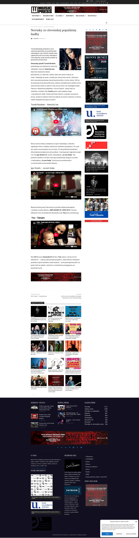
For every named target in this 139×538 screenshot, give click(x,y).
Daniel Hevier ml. (89, 194)
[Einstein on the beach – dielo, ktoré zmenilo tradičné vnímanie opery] (56, 363)
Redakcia (88, 170)
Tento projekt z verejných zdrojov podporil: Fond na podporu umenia (45, 498)
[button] (136, 521)
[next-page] (34, 395)
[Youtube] (107, 3)
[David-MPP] (32, 38)
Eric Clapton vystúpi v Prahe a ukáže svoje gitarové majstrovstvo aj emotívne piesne (73, 389)
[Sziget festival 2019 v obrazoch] (61, 407)
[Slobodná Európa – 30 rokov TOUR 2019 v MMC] (61, 414)
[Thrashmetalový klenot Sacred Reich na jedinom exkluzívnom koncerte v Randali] (39, 328)
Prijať (107, 534)
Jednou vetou (90, 164)
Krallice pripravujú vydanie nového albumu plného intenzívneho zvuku (46, 407)
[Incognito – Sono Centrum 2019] (61, 421)
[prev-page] (32, 395)
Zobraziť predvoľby (131, 534)
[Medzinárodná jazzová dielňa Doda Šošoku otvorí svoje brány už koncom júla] (73, 311)
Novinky (35, 26)
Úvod (32, 26)
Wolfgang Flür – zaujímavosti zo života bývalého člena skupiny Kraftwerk (72, 354)
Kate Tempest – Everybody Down (39, 296)
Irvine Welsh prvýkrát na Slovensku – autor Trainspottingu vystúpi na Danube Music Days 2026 (73, 337)
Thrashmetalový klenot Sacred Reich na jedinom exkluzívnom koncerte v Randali (37, 337)
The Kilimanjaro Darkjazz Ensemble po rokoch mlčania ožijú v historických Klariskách (55, 337)
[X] (105, 3)
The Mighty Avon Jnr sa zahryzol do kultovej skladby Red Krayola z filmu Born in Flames (38, 320)
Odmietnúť (119, 534)
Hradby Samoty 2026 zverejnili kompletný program (44, 416)
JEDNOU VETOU (38, 403)
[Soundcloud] (103, 3)
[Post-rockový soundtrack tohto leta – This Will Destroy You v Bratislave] (56, 311)
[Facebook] (97, 3)
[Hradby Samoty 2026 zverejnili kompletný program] (34, 416)
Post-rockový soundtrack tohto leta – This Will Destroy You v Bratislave (55, 320)
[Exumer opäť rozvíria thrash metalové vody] (34, 424)
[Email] (51, 42)
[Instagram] (99, 3)
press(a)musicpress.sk (40, 468)
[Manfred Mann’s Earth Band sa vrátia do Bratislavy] (39, 380)
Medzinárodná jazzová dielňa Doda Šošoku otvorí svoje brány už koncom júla (72, 320)
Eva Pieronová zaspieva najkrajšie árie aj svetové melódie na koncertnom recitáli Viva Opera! (38, 372)
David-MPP (36, 38)
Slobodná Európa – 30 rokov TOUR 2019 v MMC (73, 413)
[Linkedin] (101, 3)
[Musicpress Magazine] (41, 9)
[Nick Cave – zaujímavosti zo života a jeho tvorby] (39, 346)
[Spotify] (99, 29)
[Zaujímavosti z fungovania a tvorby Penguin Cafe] (56, 346)
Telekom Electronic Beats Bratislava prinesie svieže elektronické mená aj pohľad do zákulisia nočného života (73, 372)
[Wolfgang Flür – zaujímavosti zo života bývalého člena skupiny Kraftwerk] (73, 346)
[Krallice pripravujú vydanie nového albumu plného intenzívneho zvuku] (96, 162)
